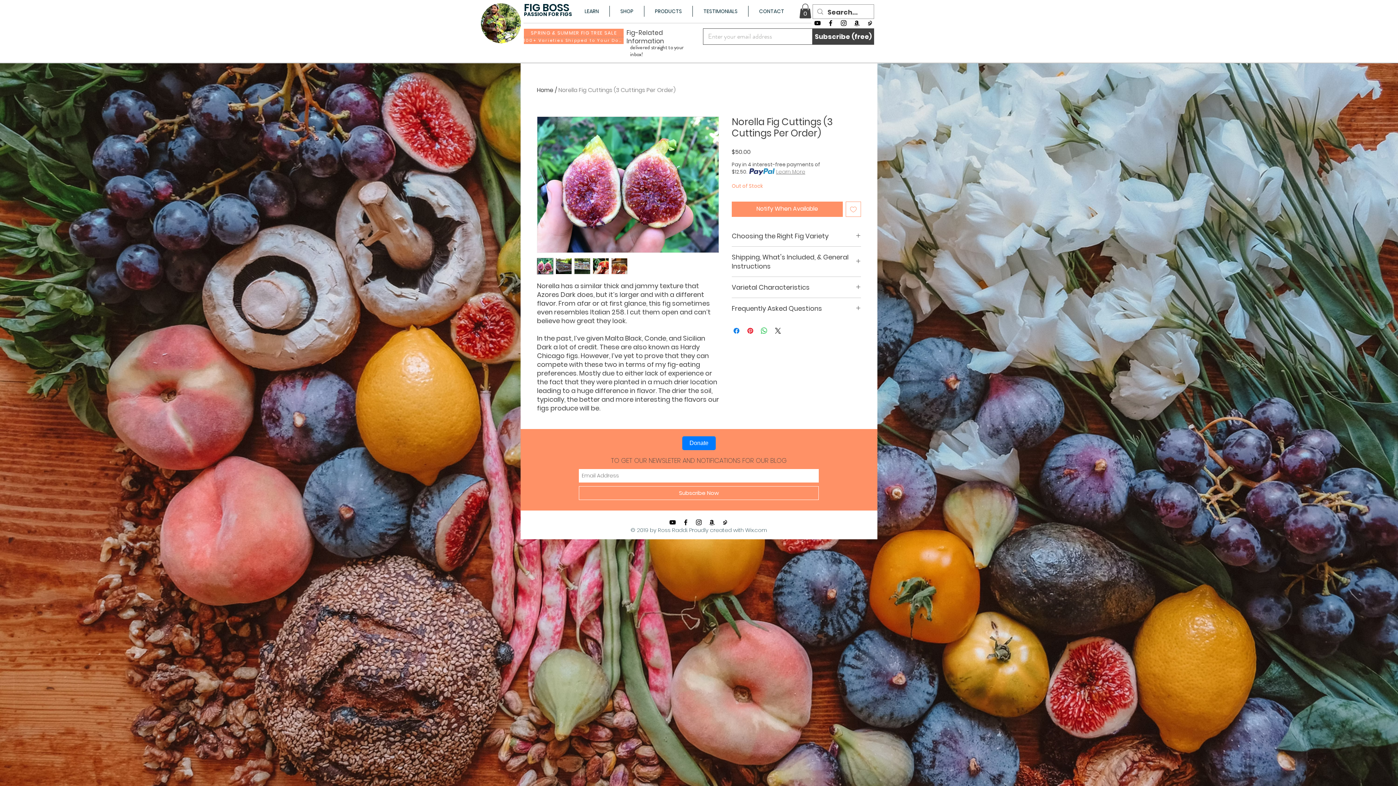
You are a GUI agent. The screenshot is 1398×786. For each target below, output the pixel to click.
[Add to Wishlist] (853, 209)
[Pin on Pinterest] (750, 330)
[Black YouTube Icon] (817, 23)
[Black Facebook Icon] (830, 23)
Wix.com (756, 530)
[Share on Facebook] (736, 330)
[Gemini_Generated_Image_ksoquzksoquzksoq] (870, 23)
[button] (591, 11)
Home (545, 90)
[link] (805, 11)
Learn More (790, 171)
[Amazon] (857, 23)
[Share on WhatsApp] (764, 330)
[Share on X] (778, 330)
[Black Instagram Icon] (844, 23)
